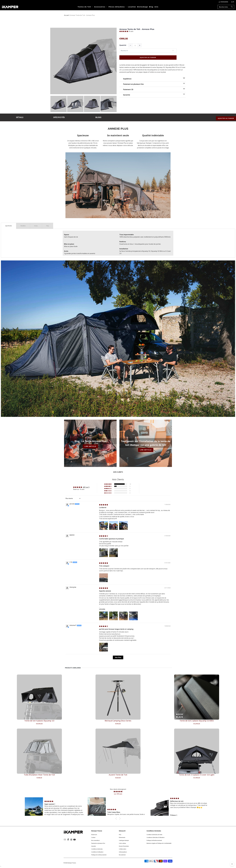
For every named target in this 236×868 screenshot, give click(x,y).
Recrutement (122, 855)
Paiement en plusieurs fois (98, 843)
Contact (93, 837)
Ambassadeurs (123, 852)
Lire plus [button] (102, 609)
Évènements (122, 837)
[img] (103, 505)
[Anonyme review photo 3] (123, 615)
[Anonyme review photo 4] (133, 615)
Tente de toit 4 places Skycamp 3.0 (39, 721)
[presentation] (118, 105)
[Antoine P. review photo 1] (103, 647)
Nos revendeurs (95, 840)
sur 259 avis (118, 794)
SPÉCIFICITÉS (59, 117)
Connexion (224, 1)
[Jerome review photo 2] (113, 525)
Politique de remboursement (98, 855)
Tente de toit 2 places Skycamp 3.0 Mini (197, 721)
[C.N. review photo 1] (103, 577)
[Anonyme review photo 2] (113, 615)
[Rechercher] (232, 7)
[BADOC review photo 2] (113, 552)
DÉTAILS (19, 117)
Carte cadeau (122, 843)
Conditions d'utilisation (97, 852)
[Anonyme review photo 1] (103, 615)
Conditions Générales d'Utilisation (155, 837)
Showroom (94, 834)
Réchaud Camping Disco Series (118, 721)
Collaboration (122, 849)
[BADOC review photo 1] (103, 552)
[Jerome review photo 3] (123, 525)
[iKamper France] (10, 7)
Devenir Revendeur (124, 846)
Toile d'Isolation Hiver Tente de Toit (39, 775)
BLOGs (98, 117)
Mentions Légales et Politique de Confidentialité (159, 843)
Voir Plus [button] (118, 657)
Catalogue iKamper (124, 840)
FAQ (120, 834)
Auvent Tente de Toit (118, 775)
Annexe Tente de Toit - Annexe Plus (136, 29)
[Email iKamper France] (65, 840)
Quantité (122, 45)
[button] (85, 7)
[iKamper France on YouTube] (74, 840)
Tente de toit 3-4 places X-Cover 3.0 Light (196, 775)
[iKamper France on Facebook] (68, 840)
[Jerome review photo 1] (103, 525)
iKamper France (72, 863)
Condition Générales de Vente (154, 834)
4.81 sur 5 (86, 487)
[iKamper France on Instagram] (71, 840)
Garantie (93, 846)
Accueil (66, 15)
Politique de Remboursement (154, 840)
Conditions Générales (97, 849)
